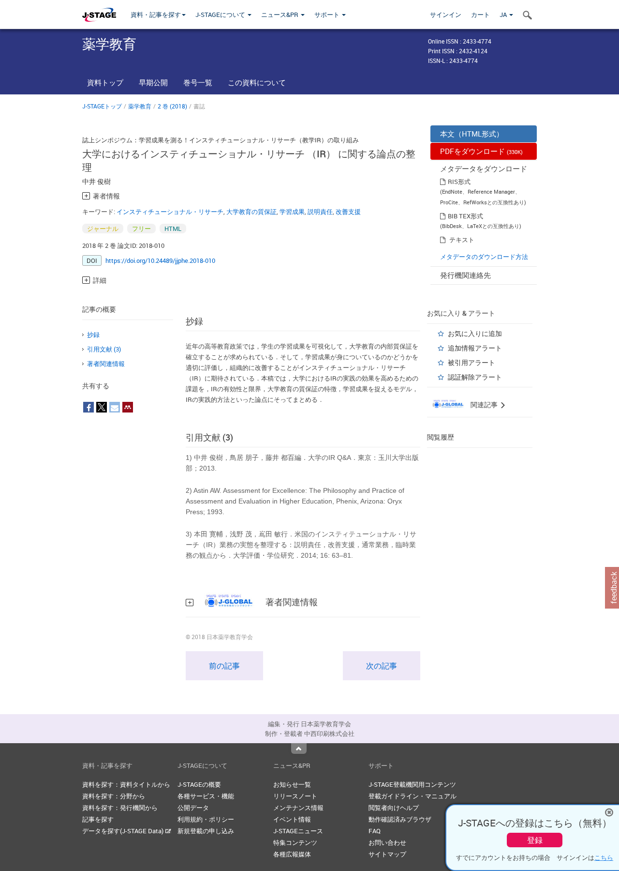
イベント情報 (292, 819)
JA (504, 14)
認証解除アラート (475, 377)
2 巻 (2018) (172, 106)
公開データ (193, 807)
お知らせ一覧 (292, 784)
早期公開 (153, 82)
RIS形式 (459, 181)
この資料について (257, 82)
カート (480, 14)
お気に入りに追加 (475, 333)
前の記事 (224, 665)
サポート (327, 14)
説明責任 (320, 211)
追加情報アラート (475, 347)
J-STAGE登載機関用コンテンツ (412, 784)
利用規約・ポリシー (205, 819)
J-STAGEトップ (102, 106)
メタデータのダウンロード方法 (484, 256)
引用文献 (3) (104, 349)
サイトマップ (387, 854)
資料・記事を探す (156, 14)
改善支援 (348, 211)
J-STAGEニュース (298, 830)
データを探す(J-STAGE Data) (123, 830)
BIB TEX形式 (465, 216)
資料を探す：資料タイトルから (126, 784)
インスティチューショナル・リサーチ (170, 211)
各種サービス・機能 (205, 796)
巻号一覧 (197, 82)
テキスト (461, 239)
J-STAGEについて (221, 14)
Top (299, 748)
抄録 (93, 334)
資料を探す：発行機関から (120, 807)
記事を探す (98, 819)
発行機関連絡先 (465, 275)
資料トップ (105, 82)
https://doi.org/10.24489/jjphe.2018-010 (160, 260)
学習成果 (292, 211)
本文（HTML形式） (471, 133)
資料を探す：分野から (113, 796)
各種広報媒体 (292, 854)
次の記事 (381, 665)
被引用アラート (471, 362)
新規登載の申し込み (205, 830)
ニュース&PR (280, 14)
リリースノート (295, 796)
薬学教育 (139, 106)
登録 (535, 840)
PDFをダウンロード (481, 151)
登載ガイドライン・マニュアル (412, 796)
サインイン (445, 14)
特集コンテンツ (295, 842)
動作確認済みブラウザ (399, 819)
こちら (603, 857)
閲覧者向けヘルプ (393, 807)
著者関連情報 (106, 363)
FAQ (374, 830)
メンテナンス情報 (298, 807)
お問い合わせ (387, 842)
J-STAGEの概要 (199, 784)
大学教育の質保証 (251, 211)
